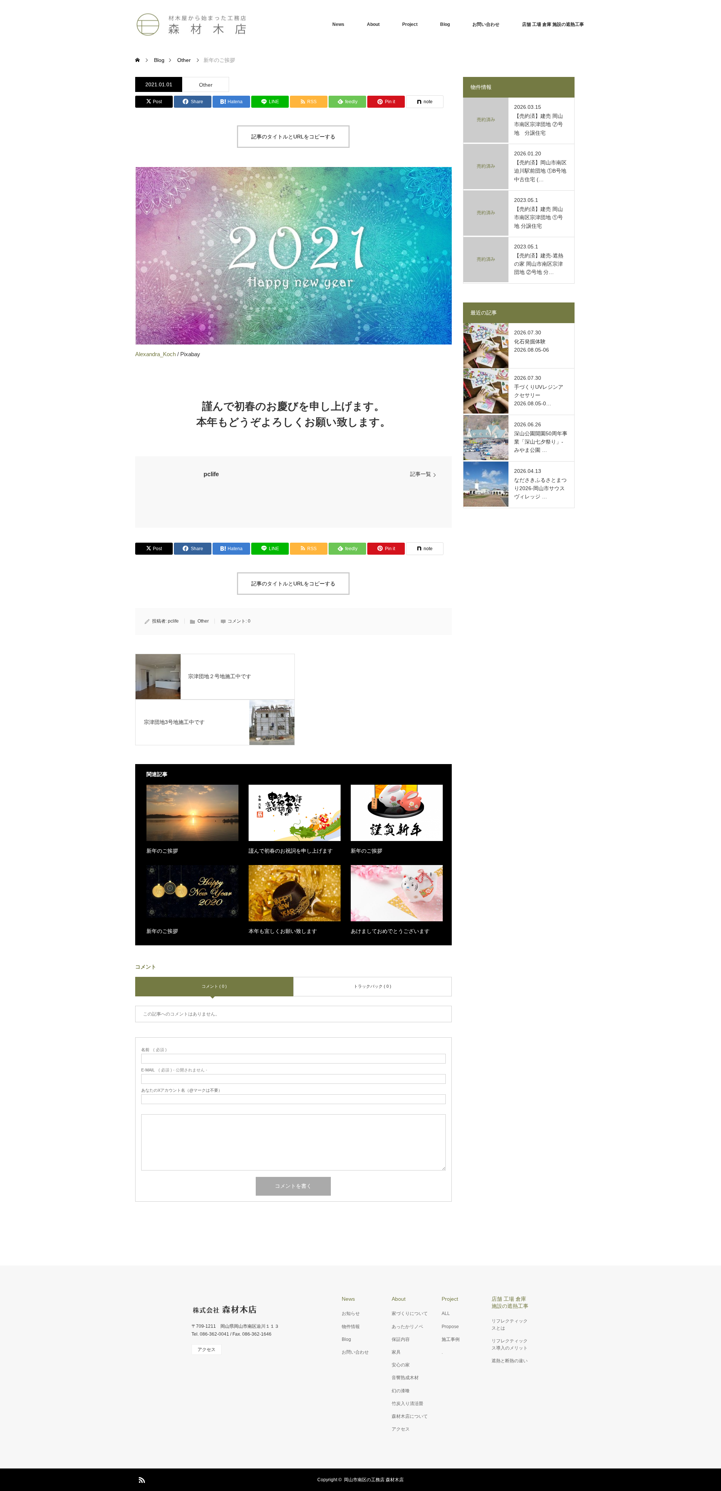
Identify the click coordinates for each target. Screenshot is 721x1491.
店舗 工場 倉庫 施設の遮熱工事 (553, 24)
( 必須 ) (154, 1050)
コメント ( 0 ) (214, 986)
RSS (140, 1478)
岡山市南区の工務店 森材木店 (374, 1479)
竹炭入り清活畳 (407, 1403)
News (338, 24)
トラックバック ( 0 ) (372, 986)
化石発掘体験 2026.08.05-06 (531, 346)
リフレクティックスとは (510, 1324)
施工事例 (451, 1339)
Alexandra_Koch (155, 354)
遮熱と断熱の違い (510, 1360)
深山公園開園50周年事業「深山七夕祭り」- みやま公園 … (540, 441)
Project (410, 24)
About (373, 24)
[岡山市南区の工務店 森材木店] (191, 24)
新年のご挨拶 (162, 851)
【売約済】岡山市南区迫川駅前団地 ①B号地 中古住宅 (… (540, 170)
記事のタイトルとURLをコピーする (293, 137)
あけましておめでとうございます (390, 931)
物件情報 (351, 1326)
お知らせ (351, 1313)
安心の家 (401, 1365)
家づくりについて (410, 1313)
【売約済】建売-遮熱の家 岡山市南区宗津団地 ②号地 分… (538, 264)
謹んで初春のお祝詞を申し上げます (291, 851)
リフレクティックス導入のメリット (510, 1344)
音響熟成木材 (405, 1377)
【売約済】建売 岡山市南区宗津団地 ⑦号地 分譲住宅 (538, 124)
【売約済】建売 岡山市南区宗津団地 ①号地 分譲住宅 (538, 217)
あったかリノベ (407, 1326)
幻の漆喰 (401, 1390)
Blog (445, 24)
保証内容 (401, 1339)
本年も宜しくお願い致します (283, 931)
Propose (450, 1326)
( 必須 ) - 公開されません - (174, 1070)
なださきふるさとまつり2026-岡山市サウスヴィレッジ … (540, 488)
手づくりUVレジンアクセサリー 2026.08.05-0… (538, 395)
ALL (446, 1313)
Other (206, 85)
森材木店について (410, 1416)
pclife (211, 474)
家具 (396, 1352)
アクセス (401, 1429)
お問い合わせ (485, 24)
